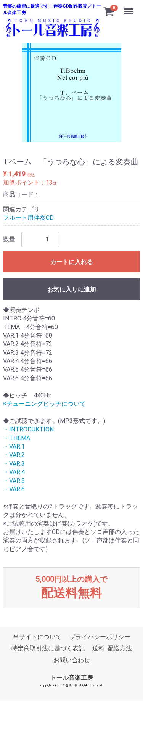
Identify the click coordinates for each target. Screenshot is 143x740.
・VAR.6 (14, 489)
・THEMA (16, 437)
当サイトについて (37, 636)
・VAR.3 (14, 463)
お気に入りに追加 (71, 289)
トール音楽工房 (71, 677)
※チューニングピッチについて (44, 403)
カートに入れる (71, 261)
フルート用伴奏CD (28, 217)
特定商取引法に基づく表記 (48, 648)
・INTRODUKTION (28, 429)
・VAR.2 (14, 454)
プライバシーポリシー (99, 636)
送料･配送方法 (112, 648)
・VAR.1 (14, 446)
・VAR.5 (14, 480)
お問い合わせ (71, 659)
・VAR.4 (14, 472)
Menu (129, 7)
